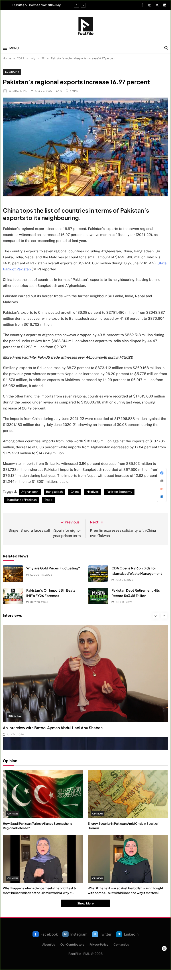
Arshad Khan (18, 90)
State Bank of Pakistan (21, 499)
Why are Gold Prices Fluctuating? (53, 568)
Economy (12, 71)
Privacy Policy (99, 944)
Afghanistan (29, 491)
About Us (48, 944)
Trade (48, 499)
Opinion (12, 813)
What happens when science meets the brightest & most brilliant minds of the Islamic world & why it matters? (39, 892)
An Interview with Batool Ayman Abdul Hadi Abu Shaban (53, 727)
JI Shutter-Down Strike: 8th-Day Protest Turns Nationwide (36, 5)
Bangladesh (54, 491)
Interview (14, 716)
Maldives (92, 491)
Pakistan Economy (119, 491)
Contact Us (121, 944)
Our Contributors (72, 944)
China (75, 491)
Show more (85, 903)
